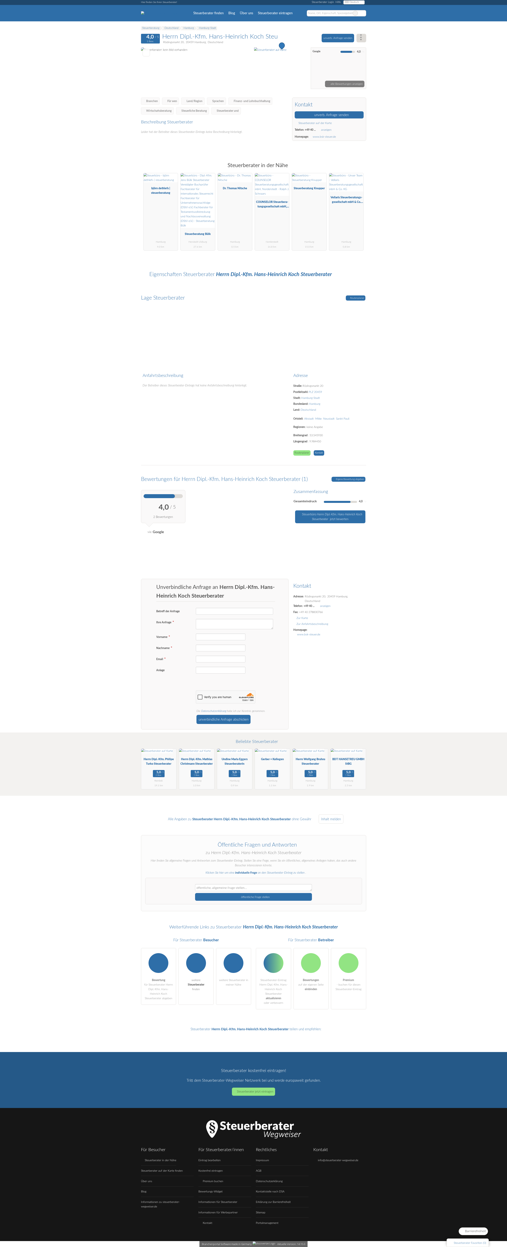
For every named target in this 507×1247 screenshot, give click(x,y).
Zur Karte (302, 618)
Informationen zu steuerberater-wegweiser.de (160, 1204)
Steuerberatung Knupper (309, 188)
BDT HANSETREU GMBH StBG (348, 761)
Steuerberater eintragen (275, 13)
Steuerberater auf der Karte (315, 123)
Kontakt (319, 453)
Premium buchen (212, 1181)
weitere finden (196, 985)
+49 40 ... (310, 129)
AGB (258, 1170)
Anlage (160, 670)
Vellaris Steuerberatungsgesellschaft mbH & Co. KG (346, 200)
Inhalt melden (331, 819)
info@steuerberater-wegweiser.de (337, 1160)
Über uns (246, 13)
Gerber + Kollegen (272, 759)
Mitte (318, 418)
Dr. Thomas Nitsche (235, 188)
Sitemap (260, 1212)
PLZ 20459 (315, 392)
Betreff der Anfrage (168, 611)
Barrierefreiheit (475, 1231)
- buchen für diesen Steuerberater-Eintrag (348, 985)
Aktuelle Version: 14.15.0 (291, 1244)
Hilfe (338, 2)
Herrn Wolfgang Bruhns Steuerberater (310, 761)
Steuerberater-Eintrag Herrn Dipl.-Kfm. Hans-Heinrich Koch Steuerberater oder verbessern (273, 991)
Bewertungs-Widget (210, 1191)
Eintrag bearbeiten (209, 1160)
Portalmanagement (267, 1222)
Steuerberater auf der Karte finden (162, 1170)
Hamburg (314, 403)
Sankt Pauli (342, 418)
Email (160, 659)
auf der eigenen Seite (311, 985)
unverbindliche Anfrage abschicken (224, 719)
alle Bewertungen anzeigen (346, 83)
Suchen (363, 13)
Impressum (262, 1160)
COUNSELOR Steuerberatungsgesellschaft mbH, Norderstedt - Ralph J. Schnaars (272, 205)
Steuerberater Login (322, 2)
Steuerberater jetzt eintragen (255, 1091)
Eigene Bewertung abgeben (349, 479)
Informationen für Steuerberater (217, 1202)
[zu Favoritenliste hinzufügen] (146, 52)
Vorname (162, 637)
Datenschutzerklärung (213, 711)
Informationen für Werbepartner (218, 1212)
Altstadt (309, 418)
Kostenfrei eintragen (210, 1170)
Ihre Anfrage (164, 622)
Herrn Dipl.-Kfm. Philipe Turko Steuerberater (159, 761)
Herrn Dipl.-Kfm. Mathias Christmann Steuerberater (196, 761)
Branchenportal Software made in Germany (225, 1244)
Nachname (163, 648)
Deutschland (308, 409)
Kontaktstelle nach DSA (270, 1191)
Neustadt (329, 418)
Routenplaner (357, 298)
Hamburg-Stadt (310, 397)
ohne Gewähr (301, 819)
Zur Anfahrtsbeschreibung (312, 624)
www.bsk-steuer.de (324, 136)
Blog (231, 13)
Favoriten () (470, 1242)
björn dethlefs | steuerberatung (160, 190)
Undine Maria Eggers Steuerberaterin (235, 761)
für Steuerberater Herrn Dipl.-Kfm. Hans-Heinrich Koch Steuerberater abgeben (158, 989)
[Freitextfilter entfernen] (355, 13)
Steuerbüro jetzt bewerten (331, 517)
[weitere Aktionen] (361, 38)
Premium (358, 169)
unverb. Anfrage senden (337, 38)
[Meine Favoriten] (301, 13)
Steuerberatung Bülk (198, 234)
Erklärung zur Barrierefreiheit (273, 1202)
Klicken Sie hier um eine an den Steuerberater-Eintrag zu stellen (255, 872)
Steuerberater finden (208, 13)
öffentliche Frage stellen (255, 897)
